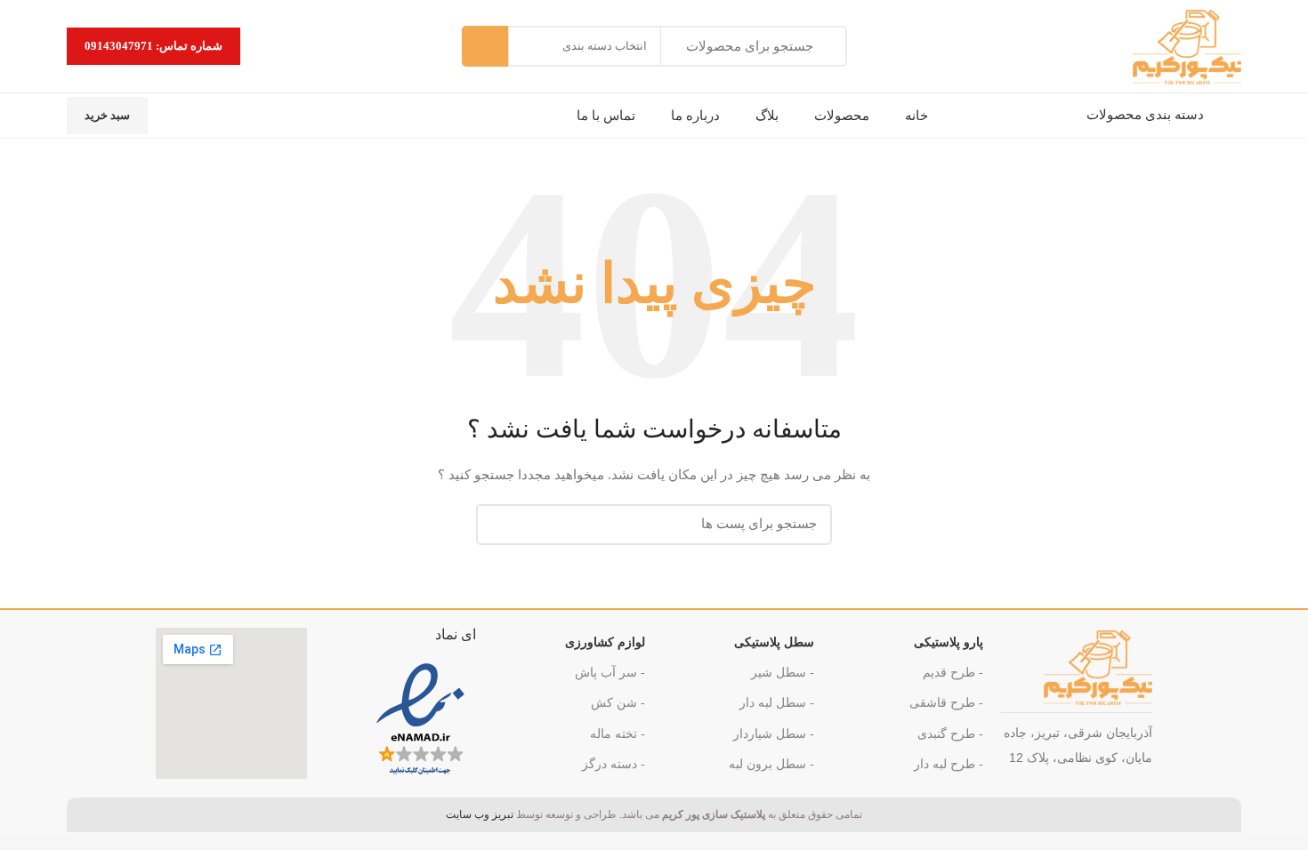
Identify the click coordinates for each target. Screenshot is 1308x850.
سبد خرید (107, 115)
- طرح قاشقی (946, 703)
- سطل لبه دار (776, 703)
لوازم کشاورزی (605, 642)
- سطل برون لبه (771, 764)
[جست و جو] (485, 46)
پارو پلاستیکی (948, 642)
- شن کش (618, 703)
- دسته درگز (613, 764)
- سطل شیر (782, 672)
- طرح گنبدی (950, 734)
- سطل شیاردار (773, 734)
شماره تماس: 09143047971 (153, 45)
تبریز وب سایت (479, 814)
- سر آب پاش (610, 672)
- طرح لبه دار (948, 764)
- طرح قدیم (953, 672)
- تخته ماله (617, 734)
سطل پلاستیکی (774, 642)
